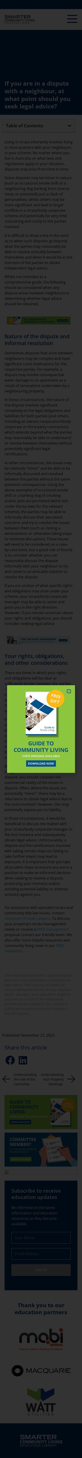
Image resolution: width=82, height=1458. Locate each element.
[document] (41, 729)
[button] (69, 691)
